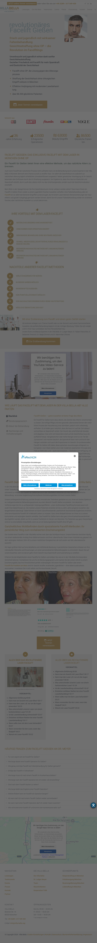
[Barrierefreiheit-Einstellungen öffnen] (93, 805)
